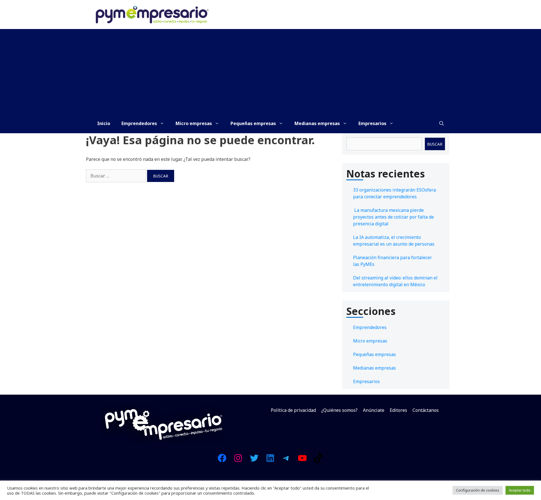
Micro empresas (194, 123)
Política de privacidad (293, 410)
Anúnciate (373, 410)
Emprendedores (139, 123)
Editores (398, 410)
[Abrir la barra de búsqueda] (441, 123)
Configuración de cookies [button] (477, 490)
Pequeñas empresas (253, 123)
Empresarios (372, 123)
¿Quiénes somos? (339, 410)
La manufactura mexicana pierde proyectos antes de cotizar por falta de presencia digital (393, 217)
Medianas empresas (317, 123)
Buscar (434, 144)
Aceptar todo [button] (520, 490)
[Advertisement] (270, 71)
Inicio (103, 123)
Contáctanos (426, 410)
